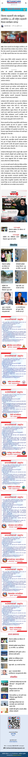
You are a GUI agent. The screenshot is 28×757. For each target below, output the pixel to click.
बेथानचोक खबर (8, 26)
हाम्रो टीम (13, 735)
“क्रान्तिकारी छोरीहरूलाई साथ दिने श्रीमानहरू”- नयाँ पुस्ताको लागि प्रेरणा (17, 684)
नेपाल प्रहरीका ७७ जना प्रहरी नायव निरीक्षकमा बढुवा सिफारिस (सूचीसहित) (17, 697)
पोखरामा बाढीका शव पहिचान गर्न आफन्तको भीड (6, 266)
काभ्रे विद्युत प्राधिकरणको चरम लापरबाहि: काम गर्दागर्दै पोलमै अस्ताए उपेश (16, 704)
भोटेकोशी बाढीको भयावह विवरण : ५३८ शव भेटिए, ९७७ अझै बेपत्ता (21, 267)
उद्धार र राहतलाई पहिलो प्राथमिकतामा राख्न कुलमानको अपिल (7, 310)
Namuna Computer (17, 755)
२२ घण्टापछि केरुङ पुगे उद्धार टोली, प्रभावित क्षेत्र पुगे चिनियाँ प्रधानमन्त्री (20, 310)
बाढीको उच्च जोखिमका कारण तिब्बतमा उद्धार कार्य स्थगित (7, 289)
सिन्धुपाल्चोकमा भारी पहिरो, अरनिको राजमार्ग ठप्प (16, 690)
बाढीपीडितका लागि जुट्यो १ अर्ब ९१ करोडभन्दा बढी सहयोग (17, 653)
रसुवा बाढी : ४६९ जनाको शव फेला (20, 287)
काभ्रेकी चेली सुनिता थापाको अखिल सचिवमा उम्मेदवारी (18, 710)
